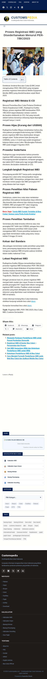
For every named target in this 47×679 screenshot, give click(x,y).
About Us (35, 2)
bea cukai (28, 522)
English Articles (7, 660)
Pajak (7, 507)
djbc (24, 525)
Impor (7, 503)
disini (33, 301)
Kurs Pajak (6, 635)
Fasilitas (28, 503)
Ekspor (14, 503)
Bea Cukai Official (8, 664)
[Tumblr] (18, 7)
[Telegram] (14, 7)
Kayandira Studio (27, 676)
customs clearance (15, 525)
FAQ (20, 2)
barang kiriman (18, 522)
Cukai (21, 503)
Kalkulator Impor (8, 621)
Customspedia (24, 17)
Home (4, 2)
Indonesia (17, 529)
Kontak (26, 2)
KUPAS (5, 603)
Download (12, 2)
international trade (9, 532)
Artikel (5, 657)
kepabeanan (33, 532)
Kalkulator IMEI (7, 617)
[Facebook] (3, 7)
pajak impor (7, 535)
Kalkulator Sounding (9, 631)
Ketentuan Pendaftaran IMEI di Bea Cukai (23, 353)
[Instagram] (11, 7)
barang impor (8, 522)
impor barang (8, 529)
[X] (7, 7)
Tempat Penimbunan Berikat (12, 539)
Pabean (35, 503)
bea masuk (36, 522)
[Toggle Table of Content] (21, 80)
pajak (41, 532)
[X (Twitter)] (13, 571)
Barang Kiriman (7, 624)
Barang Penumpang (9, 628)
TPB (18, 507)
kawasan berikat (22, 532)
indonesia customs (28, 529)
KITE (13, 507)
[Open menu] (4, 26)
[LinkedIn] (22, 7)
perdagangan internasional (21, 535)
